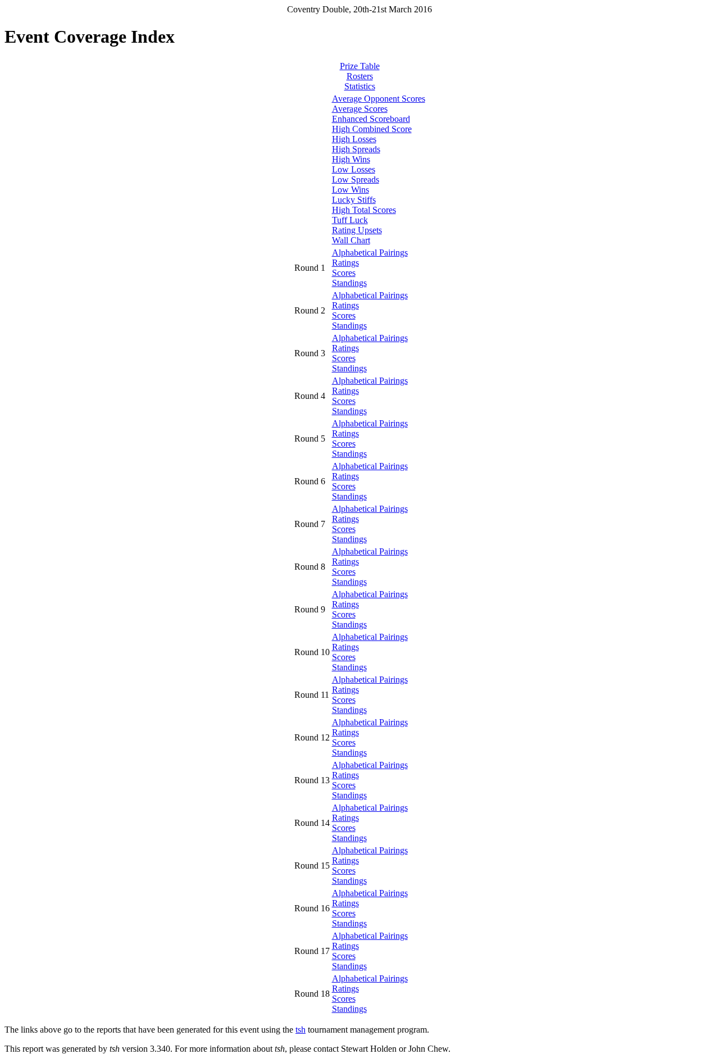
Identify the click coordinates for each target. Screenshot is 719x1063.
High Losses (354, 139)
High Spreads (356, 149)
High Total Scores (364, 210)
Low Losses (353, 169)
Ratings (345, 262)
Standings (349, 283)
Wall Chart (351, 240)
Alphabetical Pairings (370, 252)
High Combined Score (372, 129)
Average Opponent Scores (378, 98)
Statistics (359, 86)
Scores (344, 273)
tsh (300, 1029)
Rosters (360, 76)
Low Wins (350, 189)
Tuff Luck (350, 220)
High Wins (351, 159)
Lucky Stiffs (354, 200)
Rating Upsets (357, 230)
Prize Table (360, 66)
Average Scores (360, 108)
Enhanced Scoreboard (371, 119)
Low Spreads (355, 179)
